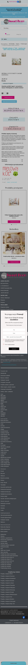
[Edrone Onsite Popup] (14, 332)
